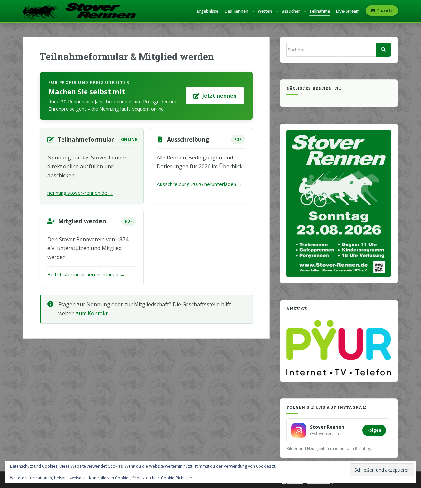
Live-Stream (347, 11)
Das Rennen (236, 11)
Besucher (290, 11)
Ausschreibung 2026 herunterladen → (199, 184)
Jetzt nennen (219, 95)
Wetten (265, 11)
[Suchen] (383, 50)
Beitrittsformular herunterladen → (86, 274)
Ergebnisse (208, 11)
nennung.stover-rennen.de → (80, 192)
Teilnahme (319, 11)
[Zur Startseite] (79, 11)
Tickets (385, 10)
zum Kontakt (92, 313)
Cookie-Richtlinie (176, 478)
